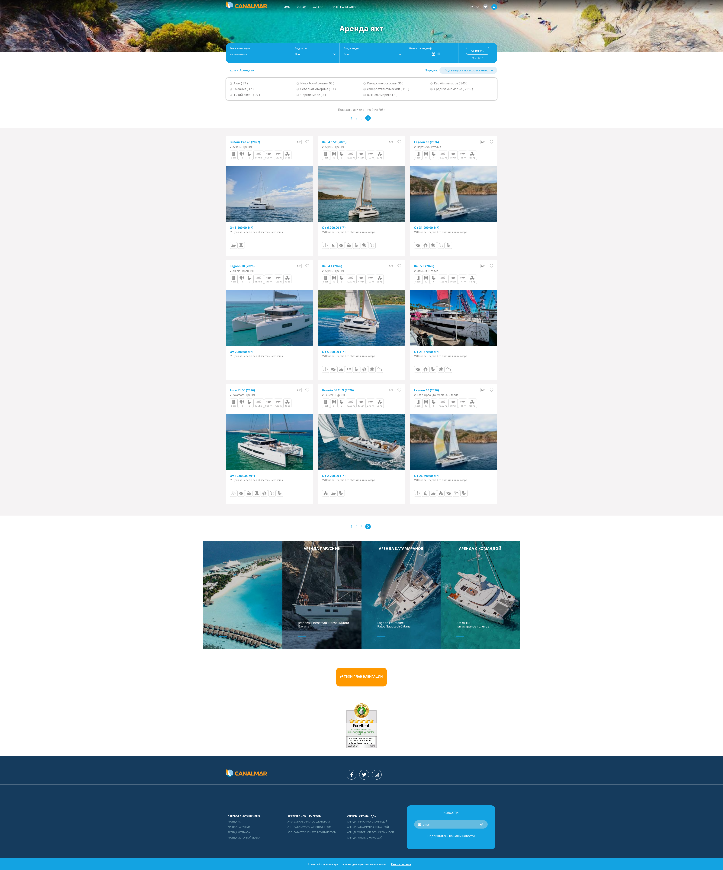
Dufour (344, 623)
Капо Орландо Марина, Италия (437, 394)
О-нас (301, 7)
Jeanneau (305, 623)
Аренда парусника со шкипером (309, 821)
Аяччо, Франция (243, 270)
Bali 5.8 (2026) (424, 266)
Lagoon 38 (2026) (242, 266)
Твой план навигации (363, 676)
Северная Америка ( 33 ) (318, 89)
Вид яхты (301, 48)
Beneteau (320, 623)
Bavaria (304, 626)
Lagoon (383, 623)
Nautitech (393, 626)
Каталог (319, 7)
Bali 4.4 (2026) (332, 266)
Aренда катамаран (240, 832)
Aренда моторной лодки (244, 837)
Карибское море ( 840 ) (450, 83)
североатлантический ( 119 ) (388, 89)
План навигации (344, 7)
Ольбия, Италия (427, 270)
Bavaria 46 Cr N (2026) (338, 390)
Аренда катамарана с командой (368, 827)
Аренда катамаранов (401, 548)
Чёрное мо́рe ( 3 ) (313, 95)
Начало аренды (419, 48)
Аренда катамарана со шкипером (309, 827)
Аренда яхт (247, 70)
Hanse (333, 623)
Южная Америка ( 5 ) (382, 95)
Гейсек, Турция (334, 394)
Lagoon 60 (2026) (426, 142)
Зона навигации (240, 48)
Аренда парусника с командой (367, 821)
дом (287, 7)
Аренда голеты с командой (365, 837)
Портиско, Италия (428, 146)
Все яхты (463, 623)
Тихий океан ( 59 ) (246, 95)
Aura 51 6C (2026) (242, 390)
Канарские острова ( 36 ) (385, 83)
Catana (405, 626)
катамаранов (466, 626)
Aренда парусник (322, 548)
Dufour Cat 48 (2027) (245, 142)
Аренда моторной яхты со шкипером (312, 832)
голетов (483, 626)
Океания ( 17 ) (243, 89)
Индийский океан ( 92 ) (317, 83)
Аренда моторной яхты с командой (370, 832)
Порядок (431, 70)
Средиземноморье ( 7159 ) (453, 89)
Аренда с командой (480, 548)
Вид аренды (351, 48)
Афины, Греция (242, 146)
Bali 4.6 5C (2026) (334, 142)
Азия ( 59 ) (240, 83)
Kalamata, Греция (243, 394)
